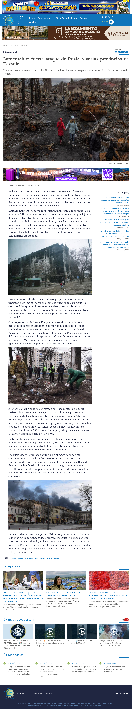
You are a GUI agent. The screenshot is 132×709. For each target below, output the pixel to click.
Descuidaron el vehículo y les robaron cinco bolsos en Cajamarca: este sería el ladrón (114, 222)
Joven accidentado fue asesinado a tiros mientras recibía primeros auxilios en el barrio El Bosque (115, 211)
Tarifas (49, 693)
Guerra (14, 558)
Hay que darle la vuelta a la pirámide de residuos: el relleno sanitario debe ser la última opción (114, 244)
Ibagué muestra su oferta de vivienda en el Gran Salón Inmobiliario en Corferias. (111, 643)
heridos (56, 558)
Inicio (32, 18)
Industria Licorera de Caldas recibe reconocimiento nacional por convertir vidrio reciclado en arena (115, 233)
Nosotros (21, 693)
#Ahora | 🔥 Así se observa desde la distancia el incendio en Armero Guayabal (50, 643)
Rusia (36, 558)
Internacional (14, 45)
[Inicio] (8, 20)
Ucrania (42, 558)
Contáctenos (36, 693)
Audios (33, 22)
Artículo (24, 45)
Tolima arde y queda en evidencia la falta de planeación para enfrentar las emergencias (114, 200)
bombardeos (29, 558)
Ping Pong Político (66, 18)
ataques (20, 558)
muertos (49, 558)
